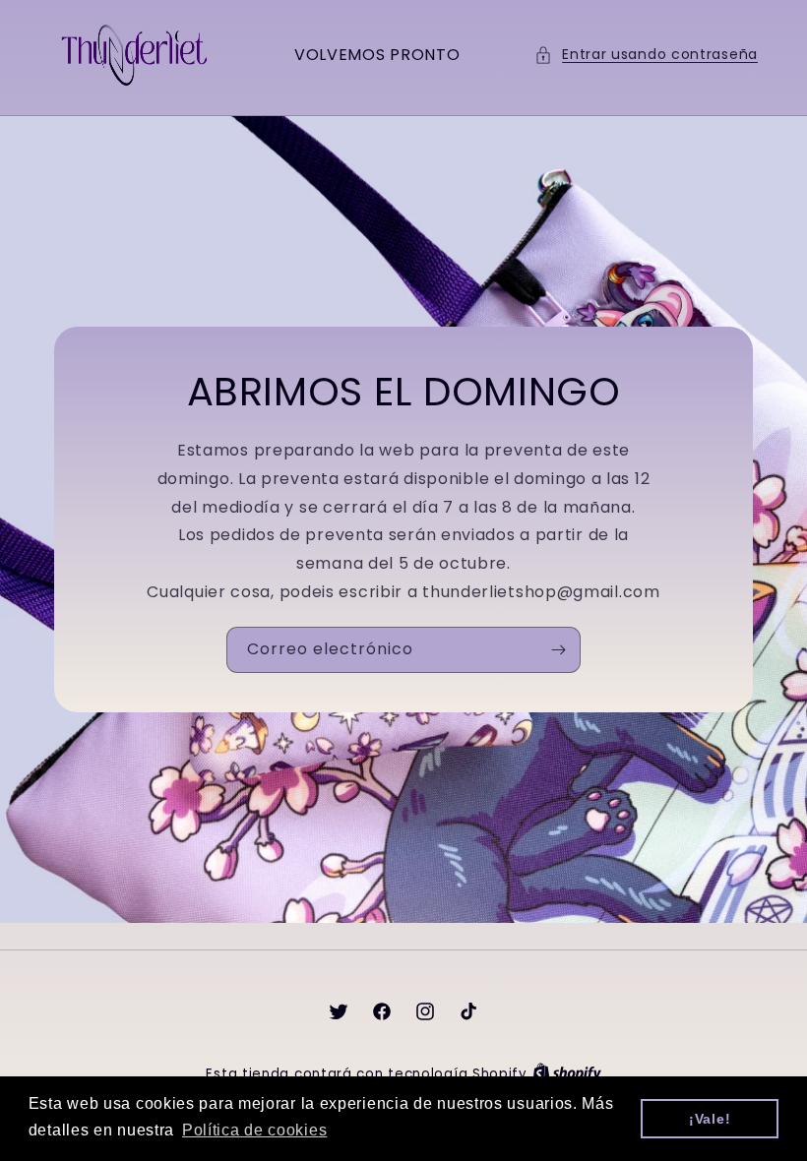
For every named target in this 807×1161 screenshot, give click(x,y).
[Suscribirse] (558, 650)
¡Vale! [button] (709, 1119)
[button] (646, 54)
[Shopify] (566, 1074)
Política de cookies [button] (254, 1130)
